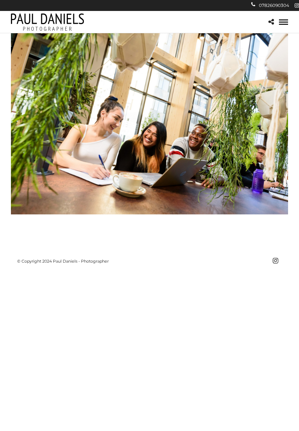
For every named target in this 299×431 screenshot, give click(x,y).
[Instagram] (297, 5)
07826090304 (274, 5)
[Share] (271, 22)
